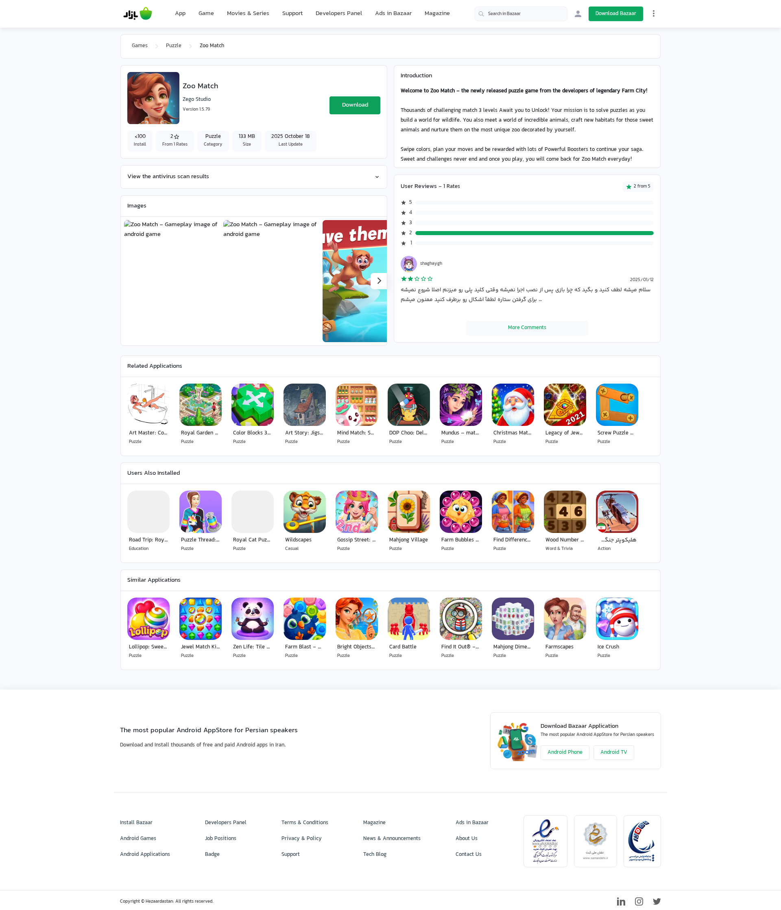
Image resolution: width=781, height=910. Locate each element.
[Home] (137, 13)
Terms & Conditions (304, 822)
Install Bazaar (136, 822)
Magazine (437, 14)
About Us (467, 838)
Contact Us (469, 854)
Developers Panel (339, 14)
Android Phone (565, 752)
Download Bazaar (616, 13)
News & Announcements (392, 838)
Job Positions (220, 838)
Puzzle (173, 45)
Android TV (613, 752)
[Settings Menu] (653, 13)
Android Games (138, 838)
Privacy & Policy (301, 838)
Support (292, 14)
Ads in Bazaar (393, 14)
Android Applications (145, 854)
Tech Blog (374, 854)
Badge (212, 854)
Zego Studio (197, 99)
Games (140, 45)
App (180, 14)
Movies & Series (248, 14)
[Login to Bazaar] (578, 14)
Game (206, 14)
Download (355, 105)
